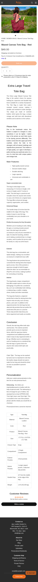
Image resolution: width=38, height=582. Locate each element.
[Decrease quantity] (3, 71)
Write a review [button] (19, 504)
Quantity (5, 67)
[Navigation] (2, 3)
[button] (15, 35)
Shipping (4, 53)
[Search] (32, 3)
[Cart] (36, 3)
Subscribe (19, 576)
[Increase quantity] (10, 71)
